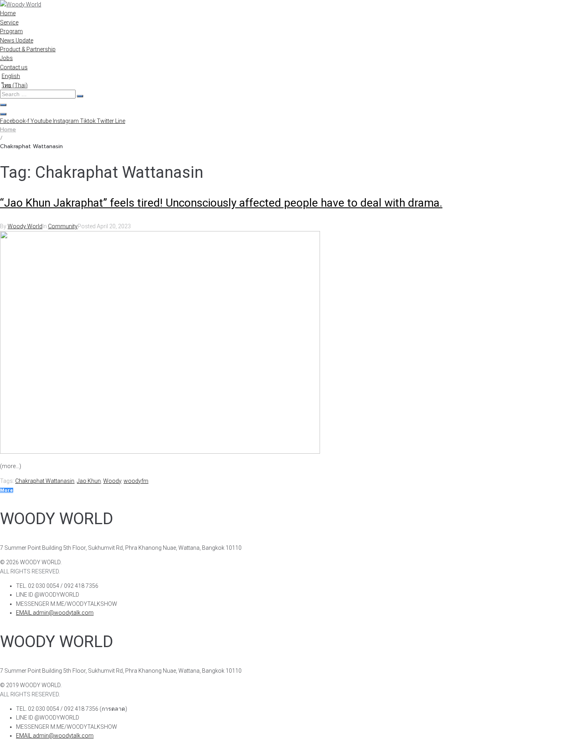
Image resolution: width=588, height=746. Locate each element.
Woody (112, 481)
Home (8, 129)
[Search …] (3, 105)
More (6, 490)
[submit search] (80, 96)
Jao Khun (89, 481)
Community (63, 226)
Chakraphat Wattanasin (44, 481)
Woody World (25, 226)
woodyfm (136, 481)
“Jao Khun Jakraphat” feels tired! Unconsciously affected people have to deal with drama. (221, 202)
